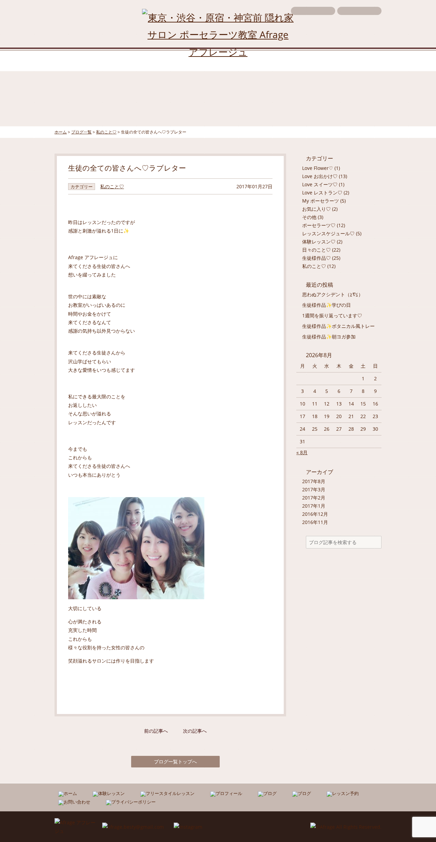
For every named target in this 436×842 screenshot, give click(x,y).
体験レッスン (127, 60)
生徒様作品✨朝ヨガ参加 (329, 336)
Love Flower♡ (317, 168)
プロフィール (247, 60)
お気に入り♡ (316, 209)
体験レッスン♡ (319, 241)
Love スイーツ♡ (320, 184)
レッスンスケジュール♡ (328, 233)
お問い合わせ (313, 11)
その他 (309, 217)
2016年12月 (315, 514)
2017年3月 (313, 489)
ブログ (360, 60)
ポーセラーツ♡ (319, 225)
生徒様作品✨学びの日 (326, 305)
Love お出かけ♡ (320, 176)
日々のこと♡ (316, 250)
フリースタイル (187, 60)
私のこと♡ (112, 186)
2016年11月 (315, 522)
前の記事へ (156, 731)
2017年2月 (313, 497)
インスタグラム (307, 60)
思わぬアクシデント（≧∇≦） (332, 294)
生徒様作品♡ (316, 258)
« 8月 (302, 452)
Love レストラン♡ (322, 192)
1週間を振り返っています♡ (332, 315)
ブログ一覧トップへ (175, 761)
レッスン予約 (359, 11)
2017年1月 (313, 506)
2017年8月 (313, 481)
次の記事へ (195, 731)
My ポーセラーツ (320, 200)
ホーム (76, 60)
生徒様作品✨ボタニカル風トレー (338, 326)
